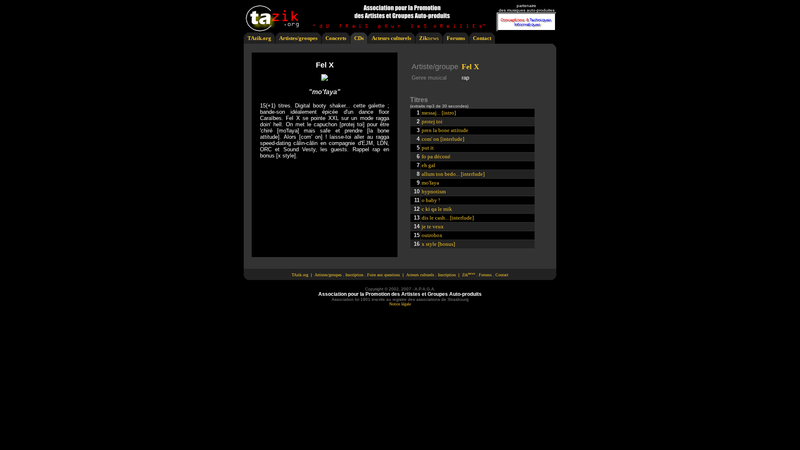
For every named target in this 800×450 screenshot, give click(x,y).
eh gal (428, 165)
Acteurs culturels (391, 38)
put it (428, 148)
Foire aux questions (383, 274)
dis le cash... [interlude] (448, 218)
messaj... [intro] (439, 113)
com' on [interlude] (443, 139)
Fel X (470, 66)
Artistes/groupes (298, 38)
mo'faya (430, 183)
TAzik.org (259, 38)
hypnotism (434, 191)
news (433, 38)
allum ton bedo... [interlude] (453, 174)
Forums (456, 38)
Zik (423, 38)
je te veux (433, 226)
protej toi (432, 121)
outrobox (432, 235)
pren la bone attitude (445, 130)
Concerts (335, 38)
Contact (482, 38)
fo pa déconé (436, 156)
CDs (359, 38)
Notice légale (400, 304)
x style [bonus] (438, 244)
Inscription (354, 274)
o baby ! (431, 200)
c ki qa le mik (437, 209)
